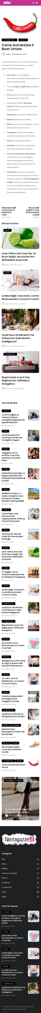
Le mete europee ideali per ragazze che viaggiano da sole (12, 699)
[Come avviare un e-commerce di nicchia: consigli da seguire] (33, 435)
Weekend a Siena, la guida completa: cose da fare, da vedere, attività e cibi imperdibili (13, 497)
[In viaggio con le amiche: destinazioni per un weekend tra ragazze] (33, 572)
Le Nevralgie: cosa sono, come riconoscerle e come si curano (20, 297)
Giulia (8, 54)
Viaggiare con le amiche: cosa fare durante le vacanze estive (11, 456)
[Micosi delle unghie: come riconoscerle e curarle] (33, 745)
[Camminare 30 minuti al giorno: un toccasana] (20, 798)
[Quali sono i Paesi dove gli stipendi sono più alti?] (33, 714)
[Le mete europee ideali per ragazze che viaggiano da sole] (33, 696)
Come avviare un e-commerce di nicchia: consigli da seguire (12, 437)
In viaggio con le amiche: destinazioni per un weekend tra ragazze (13, 574)
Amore (5, 725)
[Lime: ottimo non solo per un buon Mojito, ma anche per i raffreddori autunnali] (20, 238)
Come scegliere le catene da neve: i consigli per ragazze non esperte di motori (13, 418)
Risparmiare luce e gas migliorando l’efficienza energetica (16, 381)
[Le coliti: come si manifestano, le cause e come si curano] (33, 679)
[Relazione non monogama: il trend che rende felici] (33, 729)
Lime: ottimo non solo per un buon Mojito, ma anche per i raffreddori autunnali (19, 257)
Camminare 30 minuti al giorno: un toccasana (18, 811)
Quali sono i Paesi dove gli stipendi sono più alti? (13, 715)
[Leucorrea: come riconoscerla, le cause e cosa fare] (33, 643)
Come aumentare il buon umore (13, 766)
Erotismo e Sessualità (9, 873)
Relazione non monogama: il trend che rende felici (13, 732)
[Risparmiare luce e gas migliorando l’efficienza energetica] (20, 362)
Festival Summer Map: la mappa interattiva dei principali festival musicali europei (13, 477)
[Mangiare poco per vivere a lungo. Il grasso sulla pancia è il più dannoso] (33, 661)
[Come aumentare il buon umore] (33, 763)
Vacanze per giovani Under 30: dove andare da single (12, 536)
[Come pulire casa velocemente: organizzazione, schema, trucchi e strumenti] (33, 514)
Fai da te (6, 411)
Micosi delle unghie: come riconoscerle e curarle (32, 212)
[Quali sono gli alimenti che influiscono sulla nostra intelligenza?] (20, 319)
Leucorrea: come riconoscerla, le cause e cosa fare (13, 645)
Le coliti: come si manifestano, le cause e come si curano (13, 681)
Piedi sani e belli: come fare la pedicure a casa (9, 212)
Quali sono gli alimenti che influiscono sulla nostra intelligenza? (18, 338)
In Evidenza (15, 725)
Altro (5, 431)
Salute (23, 40)
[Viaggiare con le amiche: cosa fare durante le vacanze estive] (33, 453)
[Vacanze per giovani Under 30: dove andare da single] (33, 534)
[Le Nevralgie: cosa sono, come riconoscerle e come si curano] (20, 280)
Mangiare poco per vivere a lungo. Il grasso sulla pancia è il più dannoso (13, 663)
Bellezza (6, 657)
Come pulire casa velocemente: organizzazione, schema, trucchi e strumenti (13, 517)
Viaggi (5, 449)
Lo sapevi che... (9, 40)
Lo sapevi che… (7, 887)
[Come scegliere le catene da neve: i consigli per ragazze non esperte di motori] (33, 415)
